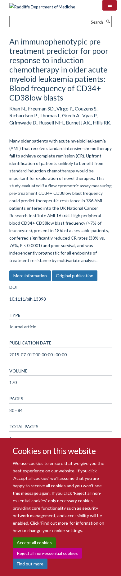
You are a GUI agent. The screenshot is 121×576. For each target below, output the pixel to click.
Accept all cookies (34, 542)
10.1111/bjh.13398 (27, 299)
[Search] (108, 21)
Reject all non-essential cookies (47, 553)
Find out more (30, 563)
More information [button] (30, 275)
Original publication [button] (74, 275)
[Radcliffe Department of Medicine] (42, 4)
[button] (109, 5)
